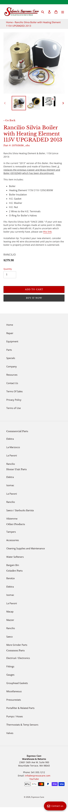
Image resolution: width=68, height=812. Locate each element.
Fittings (10, 666)
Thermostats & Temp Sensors (22, 724)
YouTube (34, 778)
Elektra (10, 438)
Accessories (12, 540)
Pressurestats (13, 699)
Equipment (12, 341)
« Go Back (9, 120)
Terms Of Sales (14, 391)
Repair (9, 333)
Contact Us (12, 383)
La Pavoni (11, 455)
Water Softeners (15, 556)
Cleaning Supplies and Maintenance (25, 548)
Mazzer (10, 619)
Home (9, 22)
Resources (11, 374)
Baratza (10, 578)
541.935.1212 (38, 772)
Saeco (9, 636)
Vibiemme (11, 518)
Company (11, 366)
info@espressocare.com (37, 775)
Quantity (7, 268)
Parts (9, 349)
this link (47, 231)
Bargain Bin (12, 565)
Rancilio (10, 463)
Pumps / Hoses (14, 716)
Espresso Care (37, 797)
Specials (10, 358)
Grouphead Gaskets (17, 683)
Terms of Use (13, 408)
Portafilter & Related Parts (20, 708)
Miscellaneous (14, 691)
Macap (9, 611)
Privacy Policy (13, 399)
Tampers (11, 531)
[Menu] (62, 11)
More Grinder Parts (16, 644)
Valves (9, 733)
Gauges (10, 674)
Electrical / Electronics (18, 658)
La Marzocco (13, 447)
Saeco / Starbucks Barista (20, 510)
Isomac (10, 485)
